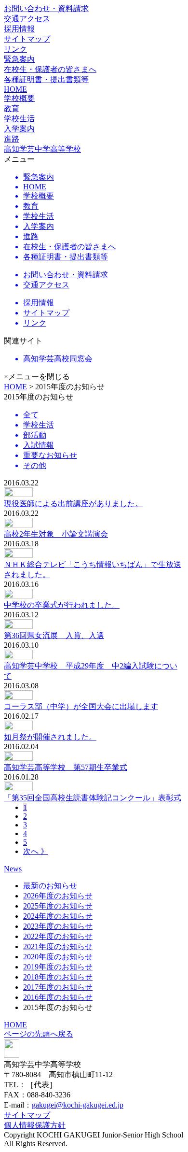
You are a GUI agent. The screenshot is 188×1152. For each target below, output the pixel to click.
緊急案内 (19, 59)
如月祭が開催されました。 (50, 737)
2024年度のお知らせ (58, 916)
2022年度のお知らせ (58, 936)
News (13, 869)
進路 (11, 139)
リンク (15, 49)
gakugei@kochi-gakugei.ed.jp (77, 1105)
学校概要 (19, 98)
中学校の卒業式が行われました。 (62, 605)
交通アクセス (27, 18)
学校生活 (19, 118)
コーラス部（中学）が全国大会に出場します (81, 706)
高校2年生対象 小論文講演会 (56, 534)
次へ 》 (35, 851)
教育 (11, 108)
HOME (15, 89)
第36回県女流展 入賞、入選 (54, 635)
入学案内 (19, 129)
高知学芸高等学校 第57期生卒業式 (65, 767)
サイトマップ (27, 39)
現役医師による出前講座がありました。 (73, 503)
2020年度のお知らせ (58, 957)
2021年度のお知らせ (58, 946)
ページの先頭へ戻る (38, 1034)
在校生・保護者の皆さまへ (50, 69)
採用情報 (19, 29)
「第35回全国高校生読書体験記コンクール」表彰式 (92, 798)
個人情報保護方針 (35, 1125)
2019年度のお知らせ (58, 967)
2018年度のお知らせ (58, 977)
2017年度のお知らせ (58, 987)
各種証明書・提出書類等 (46, 79)
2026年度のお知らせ (58, 896)
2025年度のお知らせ (58, 906)
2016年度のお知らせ (58, 997)
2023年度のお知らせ (58, 926)
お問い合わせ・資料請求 (46, 8)
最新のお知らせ (50, 886)
